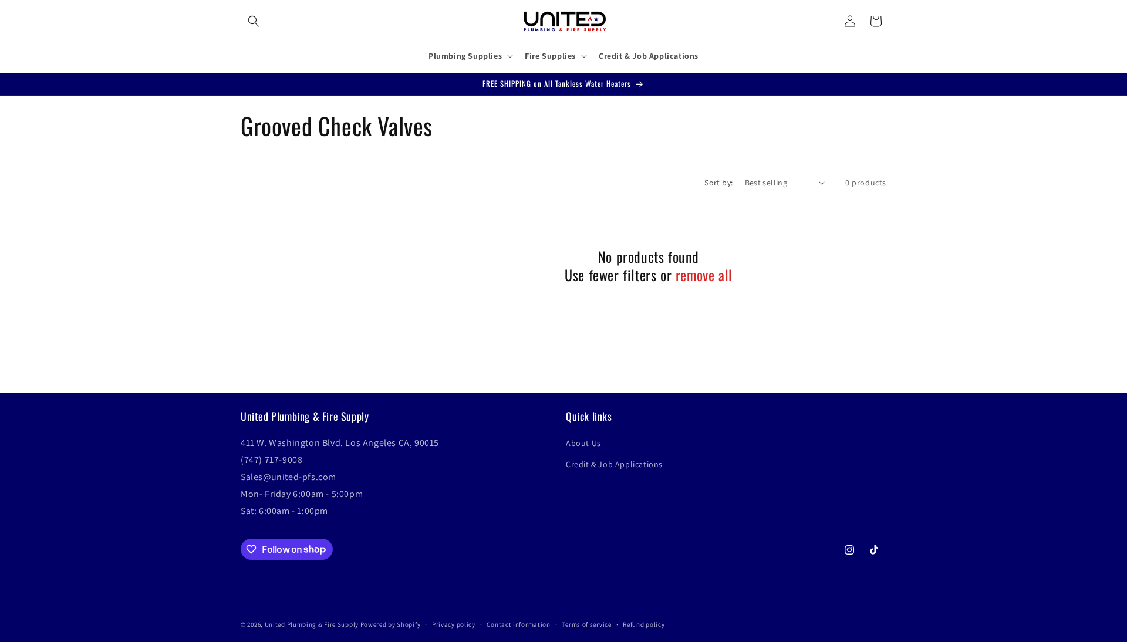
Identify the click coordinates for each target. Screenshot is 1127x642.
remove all (704, 275)
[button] (253, 21)
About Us (583, 443)
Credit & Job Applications (614, 464)
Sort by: (718, 182)
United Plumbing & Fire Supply (312, 624)
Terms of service (586, 624)
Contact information (518, 624)
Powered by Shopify (390, 624)
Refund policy (643, 624)
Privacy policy (453, 624)
